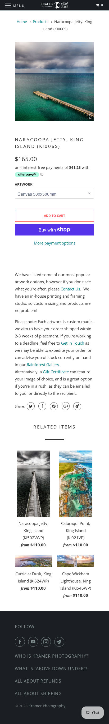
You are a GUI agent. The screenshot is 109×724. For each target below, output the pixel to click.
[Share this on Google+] (65, 406)
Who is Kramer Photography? (51, 656)
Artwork (24, 184)
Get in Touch (72, 343)
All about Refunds (38, 681)
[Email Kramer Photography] (60, 642)
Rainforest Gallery (43, 364)
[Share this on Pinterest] (53, 406)
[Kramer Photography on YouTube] (34, 642)
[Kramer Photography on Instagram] (47, 642)
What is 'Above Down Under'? (51, 668)
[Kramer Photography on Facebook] (21, 642)
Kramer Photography (47, 705)
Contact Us (70, 289)
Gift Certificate (56, 371)
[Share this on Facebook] (41, 406)
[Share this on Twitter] (30, 406)
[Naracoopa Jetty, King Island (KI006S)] (54, 81)
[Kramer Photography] (54, 5)
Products (40, 21)
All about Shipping (38, 693)
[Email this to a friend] (76, 406)
